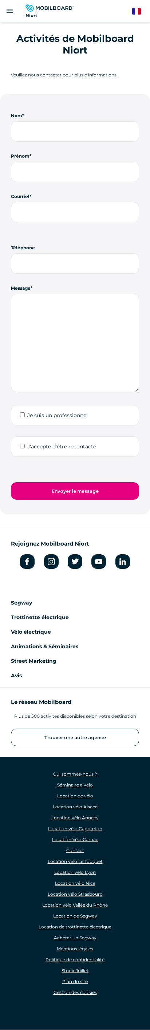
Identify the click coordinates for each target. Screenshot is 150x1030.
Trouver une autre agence (75, 737)
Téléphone (23, 247)
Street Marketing (33, 661)
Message (21, 288)
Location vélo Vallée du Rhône (75, 905)
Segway (21, 602)
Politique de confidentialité (75, 959)
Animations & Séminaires (44, 646)
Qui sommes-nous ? (75, 774)
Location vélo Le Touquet (75, 861)
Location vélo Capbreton (75, 828)
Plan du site (75, 981)
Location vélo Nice (75, 883)
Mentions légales (75, 948)
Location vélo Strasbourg (75, 894)
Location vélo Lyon (75, 872)
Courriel (20, 196)
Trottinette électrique (40, 617)
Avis (16, 675)
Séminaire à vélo (75, 785)
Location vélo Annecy (75, 817)
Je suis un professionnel (57, 415)
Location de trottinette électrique (75, 927)
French (140, 11)
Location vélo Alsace (75, 806)
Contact (75, 850)
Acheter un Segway (75, 937)
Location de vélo (75, 796)
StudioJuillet (75, 970)
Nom (16, 115)
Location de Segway (75, 916)
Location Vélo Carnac (75, 839)
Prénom (20, 156)
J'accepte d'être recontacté (61, 446)
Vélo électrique (31, 632)
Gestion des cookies (75, 992)
